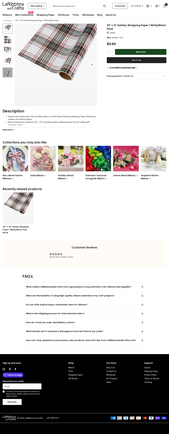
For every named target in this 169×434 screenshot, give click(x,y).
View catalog (36, 6)
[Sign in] (157, 6)
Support (148, 363)
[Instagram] (4, 369)
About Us (110, 367)
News (108, 382)
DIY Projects (111, 378)
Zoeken (104, 6)
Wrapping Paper (75, 375)
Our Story (111, 363)
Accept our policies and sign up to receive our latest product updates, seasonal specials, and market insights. (23, 394)
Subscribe (12, 402)
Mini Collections (24, 14)
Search (147, 367)
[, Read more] (149, 6)
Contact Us (111, 371)
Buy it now (136, 60)
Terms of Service (151, 378)
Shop (71, 363)
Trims (75, 14)
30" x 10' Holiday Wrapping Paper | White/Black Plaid (16, 228)
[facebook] (15, 369)
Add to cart (141, 52)
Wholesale (88, 14)
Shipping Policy (151, 371)
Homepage (7, 20)
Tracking (148, 382)
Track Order (120, 6)
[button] (92, 65)
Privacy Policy (150, 375)
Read (7, 130)
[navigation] (8, 29)
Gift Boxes (63, 14)
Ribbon (71, 367)
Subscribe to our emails (13, 381)
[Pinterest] (10, 369)
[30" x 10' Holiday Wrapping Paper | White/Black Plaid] (18, 207)
